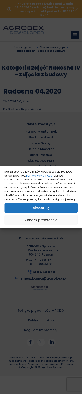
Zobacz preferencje (41, 219)
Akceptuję (41, 207)
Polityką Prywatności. (39, 175)
